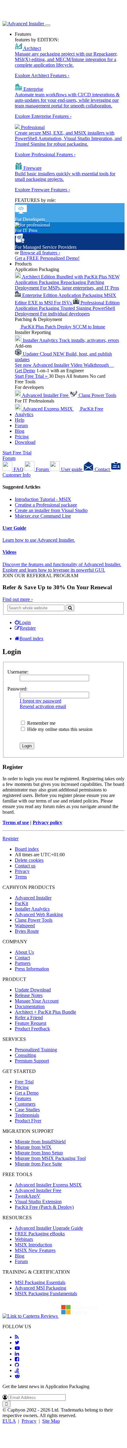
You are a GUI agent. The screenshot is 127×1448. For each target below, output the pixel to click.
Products (23, 263)
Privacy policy (47, 822)
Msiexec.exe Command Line (43, 516)
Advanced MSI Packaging (40, 1288)
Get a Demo (27, 1092)
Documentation (30, 1006)
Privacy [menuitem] (22, 871)
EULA (9, 1421)
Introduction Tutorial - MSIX (43, 499)
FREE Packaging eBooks (40, 1233)
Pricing (22, 436)
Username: (17, 671)
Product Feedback (32, 1028)
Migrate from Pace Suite (38, 1163)
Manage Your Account (37, 1001)
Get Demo (25, 370)
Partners (23, 963)
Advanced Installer (33, 897)
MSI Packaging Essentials (40, 1282)
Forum (21, 425)
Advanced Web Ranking (39, 914)
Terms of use (15, 822)
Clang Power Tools (33, 920)
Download (25, 442)
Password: (17, 688)
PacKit (21, 903)
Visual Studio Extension (38, 1201)
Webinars (24, 1239)
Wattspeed (25, 925)
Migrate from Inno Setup (39, 1152)
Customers (25, 1104)
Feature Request (30, 1023)
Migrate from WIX (33, 1147)
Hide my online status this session (59, 729)
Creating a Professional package (46, 504)
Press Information (32, 968)
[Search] (70, 608)
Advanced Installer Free (38, 1190)
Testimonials (27, 1115)
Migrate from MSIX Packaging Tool (50, 1158)
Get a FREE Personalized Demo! (47, 258)
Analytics (24, 414)
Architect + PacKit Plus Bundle (45, 1012)
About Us (24, 952)
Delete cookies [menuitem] (29, 860)
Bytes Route (27, 931)
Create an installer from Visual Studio (51, 510)
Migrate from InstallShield (40, 1141)
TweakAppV (27, 1196)
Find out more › (17, 599)
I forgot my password (40, 700)
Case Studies (27, 1109)
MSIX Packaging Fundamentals (46, 1293)
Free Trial (24, 1081)
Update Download (33, 989)
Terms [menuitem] (21, 876)
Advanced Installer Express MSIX (48, 1184)
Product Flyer (28, 1120)
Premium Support (32, 1060)
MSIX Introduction (33, 1244)
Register (10, 838)
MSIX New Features (35, 1250)
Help (19, 420)
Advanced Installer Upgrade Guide (49, 1228)
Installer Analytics (32, 909)
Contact (22, 957)
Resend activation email (43, 706)
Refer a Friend (29, 1017)
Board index (27, 849)
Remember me (40, 723)
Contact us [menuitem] (25, 865)
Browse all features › (40, 252)
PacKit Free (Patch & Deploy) (44, 1207)
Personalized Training (36, 1049)
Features (23, 34)
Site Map (51, 1421)
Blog (19, 431)
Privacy (29, 1421)
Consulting (25, 1055)
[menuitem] (23, 622)
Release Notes (29, 995)
